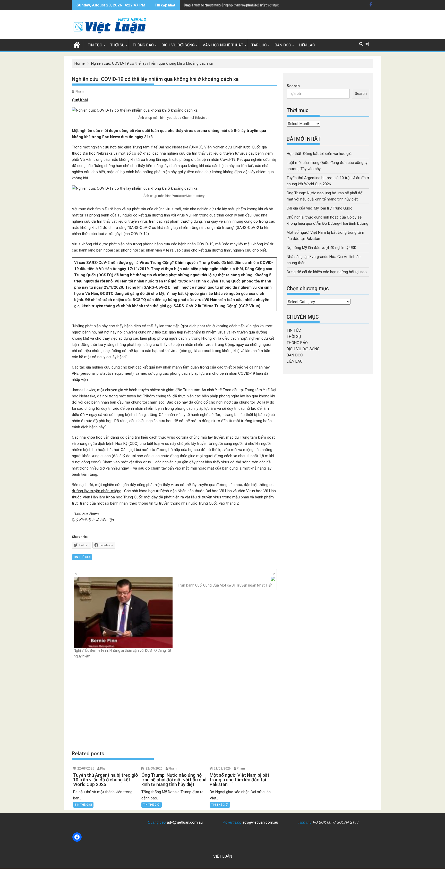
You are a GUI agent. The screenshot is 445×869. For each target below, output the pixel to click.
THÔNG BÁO (143, 45)
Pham (79, 91)
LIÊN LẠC (307, 45)
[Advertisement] (174, 705)
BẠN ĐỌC (283, 45)
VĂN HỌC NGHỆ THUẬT (223, 45)
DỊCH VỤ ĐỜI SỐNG (178, 45)
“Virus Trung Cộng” (219, 306)
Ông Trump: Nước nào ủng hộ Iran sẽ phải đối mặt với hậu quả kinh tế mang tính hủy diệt (257, 5)
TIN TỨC (95, 45)
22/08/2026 (85, 768)
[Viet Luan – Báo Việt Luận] (77, 44)
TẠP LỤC (259, 45)
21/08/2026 (222, 768)
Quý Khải (80, 100)
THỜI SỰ (117, 45)
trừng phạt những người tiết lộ (185, 275)
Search (293, 85)
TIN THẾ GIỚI (82, 557)
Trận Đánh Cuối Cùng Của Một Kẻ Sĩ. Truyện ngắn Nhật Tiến (225, 585)
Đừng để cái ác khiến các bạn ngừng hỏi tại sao (327, 272)
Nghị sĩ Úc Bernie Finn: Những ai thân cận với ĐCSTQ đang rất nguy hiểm (122, 653)
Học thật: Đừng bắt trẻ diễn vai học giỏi (319, 153)
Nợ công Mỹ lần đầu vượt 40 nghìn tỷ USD (321, 247)
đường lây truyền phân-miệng (96, 491)
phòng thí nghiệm (236, 287)
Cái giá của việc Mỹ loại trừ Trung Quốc (319, 208)
